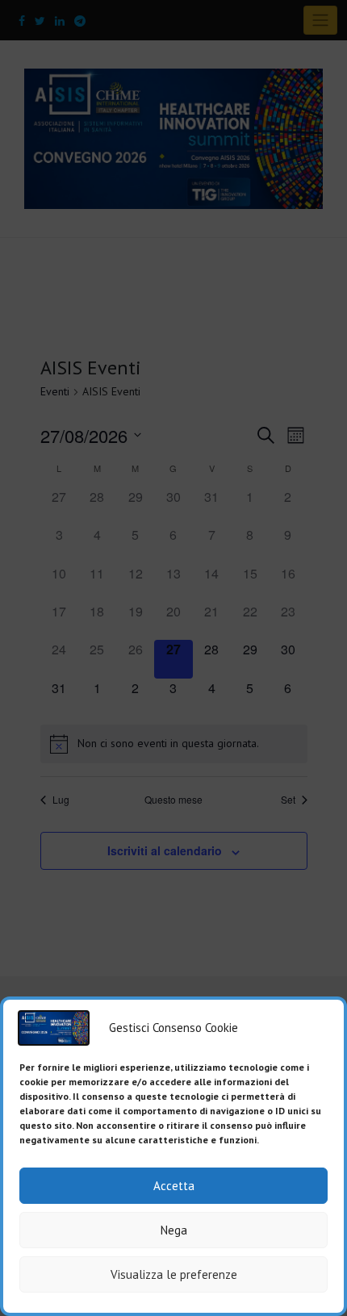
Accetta (173, 1185)
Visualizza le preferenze (174, 1274)
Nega (174, 1230)
